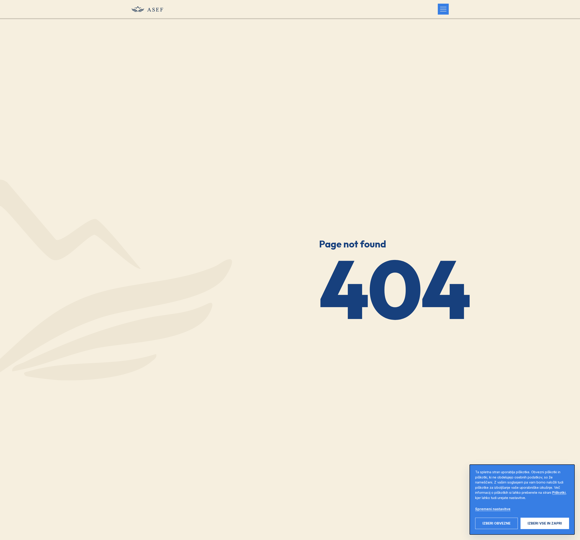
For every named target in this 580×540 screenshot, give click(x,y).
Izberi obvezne (496, 523)
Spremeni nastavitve (492, 509)
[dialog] (522, 500)
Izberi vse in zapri (545, 523)
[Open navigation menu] (443, 9)
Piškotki (559, 492)
